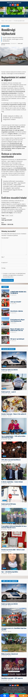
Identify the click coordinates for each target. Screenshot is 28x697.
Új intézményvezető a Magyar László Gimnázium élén (5, 321)
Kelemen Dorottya (5, 43)
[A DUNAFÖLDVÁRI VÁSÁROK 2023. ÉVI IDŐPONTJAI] (5, 293)
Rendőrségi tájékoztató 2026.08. (14, 360)
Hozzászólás (5, 238)
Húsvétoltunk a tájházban (5, 312)
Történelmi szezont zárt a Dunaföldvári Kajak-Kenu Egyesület (14, 617)
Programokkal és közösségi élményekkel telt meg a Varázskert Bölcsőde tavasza (14, 516)
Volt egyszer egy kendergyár (5, 340)
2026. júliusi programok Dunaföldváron (14, 450)
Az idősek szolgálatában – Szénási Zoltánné (14, 472)
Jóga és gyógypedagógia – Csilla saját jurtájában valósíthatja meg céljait (14, 426)
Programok (5, 650)
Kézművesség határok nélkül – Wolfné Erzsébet (14, 539)
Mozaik (7, 26)
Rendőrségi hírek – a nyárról (14, 382)
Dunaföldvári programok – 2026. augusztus (14, 667)
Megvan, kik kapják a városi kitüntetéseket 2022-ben (5, 330)
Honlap (3, 268)
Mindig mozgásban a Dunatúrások (14, 643)
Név (3, 257)
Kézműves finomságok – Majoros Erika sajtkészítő (14, 404)
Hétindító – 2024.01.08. (7, 223)
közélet (7, 215)
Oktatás (13, 522)
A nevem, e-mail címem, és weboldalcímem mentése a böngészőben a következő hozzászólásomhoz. (14, 275)
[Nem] (26, 691)
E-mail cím (4, 262)
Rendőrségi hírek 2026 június (14, 494)
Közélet (3, 26)
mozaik (11, 215)
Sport (4, 624)
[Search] (24, 16)
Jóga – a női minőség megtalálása (14, 562)
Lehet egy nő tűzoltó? (6, 219)
